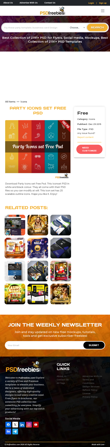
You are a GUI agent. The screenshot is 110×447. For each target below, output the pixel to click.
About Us (8, 2)
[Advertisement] (55, 78)
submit (94, 345)
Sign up (103, 3)
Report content (85, 137)
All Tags (61, 383)
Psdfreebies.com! (26, 377)
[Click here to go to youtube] (36, 424)
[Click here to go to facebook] (8, 424)
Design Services (90, 386)
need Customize (89, 149)
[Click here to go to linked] (22, 424)
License (86, 393)
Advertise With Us (29, 2)
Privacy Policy (90, 396)
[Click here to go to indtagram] (29, 424)
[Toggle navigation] (103, 10)
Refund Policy (89, 389)
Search (97, 27)
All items (10, 101)
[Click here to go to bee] (8, 431)
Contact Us (49, 2)
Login (91, 3)
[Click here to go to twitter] (15, 424)
